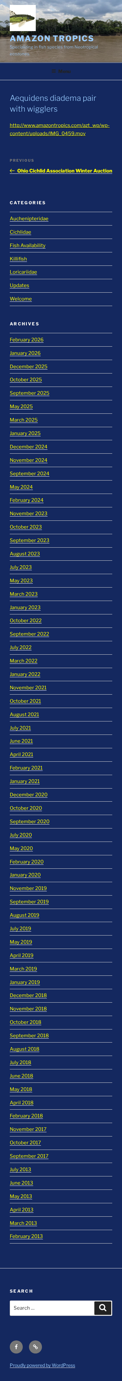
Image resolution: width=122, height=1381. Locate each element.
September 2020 (29, 822)
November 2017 (28, 1129)
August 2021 (24, 715)
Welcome (21, 299)
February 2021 (26, 768)
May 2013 (21, 1196)
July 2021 (20, 728)
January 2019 (25, 982)
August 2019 (24, 915)
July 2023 (21, 567)
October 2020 (26, 808)
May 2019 (21, 942)
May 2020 (21, 848)
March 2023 (24, 594)
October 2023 (26, 527)
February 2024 (27, 500)
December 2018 (28, 995)
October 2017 (25, 1143)
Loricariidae (23, 272)
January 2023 (25, 607)
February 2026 (27, 340)
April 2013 (22, 1210)
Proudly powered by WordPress (42, 1365)
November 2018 (28, 1009)
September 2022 (29, 634)
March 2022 (23, 661)
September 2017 (29, 1156)
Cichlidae (20, 232)
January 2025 (25, 433)
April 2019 (22, 955)
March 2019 (23, 969)
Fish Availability (28, 245)
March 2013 (23, 1223)
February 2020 (27, 862)
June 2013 (21, 1183)
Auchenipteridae (29, 219)
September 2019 (29, 902)
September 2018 (29, 1036)
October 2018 (25, 1022)
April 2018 (22, 1103)
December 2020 (28, 795)
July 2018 (20, 1062)
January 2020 (25, 875)
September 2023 (29, 540)
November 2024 (28, 460)
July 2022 (21, 647)
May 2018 (21, 1089)
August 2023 (25, 554)
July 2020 (21, 835)
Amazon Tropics (52, 38)
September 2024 (29, 474)
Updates (19, 285)
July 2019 (20, 929)
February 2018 (26, 1116)
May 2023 (21, 581)
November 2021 (28, 688)
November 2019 (28, 888)
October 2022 (26, 621)
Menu (64, 71)
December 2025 (28, 367)
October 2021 (25, 701)
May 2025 (21, 406)
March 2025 (24, 420)
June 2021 (21, 741)
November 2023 (28, 514)
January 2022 (25, 674)
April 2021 (21, 754)
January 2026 (25, 353)
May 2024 (21, 487)
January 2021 (25, 781)
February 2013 (26, 1236)
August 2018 (24, 1049)
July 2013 (20, 1169)
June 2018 (21, 1076)
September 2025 (29, 393)
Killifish (18, 259)
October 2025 (26, 380)
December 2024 (28, 447)
